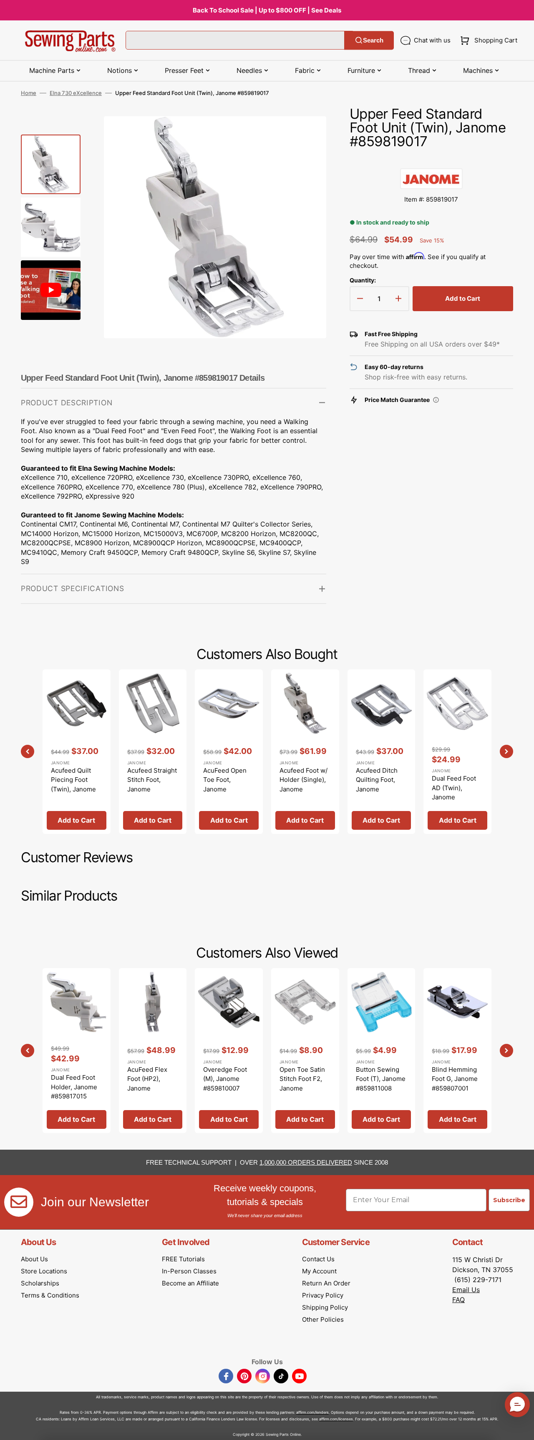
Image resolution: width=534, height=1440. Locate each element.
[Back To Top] (521, 1427)
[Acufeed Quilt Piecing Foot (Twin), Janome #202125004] (77, 751)
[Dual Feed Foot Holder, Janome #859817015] (77, 1050)
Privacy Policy (322, 1295)
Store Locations (44, 1271)
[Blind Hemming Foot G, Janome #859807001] (457, 1050)
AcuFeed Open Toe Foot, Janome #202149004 (225, 784)
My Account (319, 1271)
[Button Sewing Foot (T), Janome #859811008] (382, 1050)
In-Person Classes (189, 1271)
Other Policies (323, 1319)
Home (28, 93)
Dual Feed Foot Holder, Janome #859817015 (74, 1086)
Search (373, 40)
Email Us (466, 1289)
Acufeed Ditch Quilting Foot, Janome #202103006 (377, 784)
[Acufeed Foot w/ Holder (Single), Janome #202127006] (305, 751)
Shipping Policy (325, 1307)
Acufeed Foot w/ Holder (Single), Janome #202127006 (303, 784)
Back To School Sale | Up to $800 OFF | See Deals (267, 10)
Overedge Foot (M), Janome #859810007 (225, 1079)
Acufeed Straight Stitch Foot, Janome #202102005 (152, 784)
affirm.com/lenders (312, 1412)
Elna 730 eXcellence (76, 93)
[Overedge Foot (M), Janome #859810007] (229, 1050)
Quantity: (363, 280)
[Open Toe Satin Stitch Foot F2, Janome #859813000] (305, 1050)
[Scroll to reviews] (431, 160)
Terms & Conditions (50, 1295)
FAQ (458, 1299)
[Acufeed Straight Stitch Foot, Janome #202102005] (153, 751)
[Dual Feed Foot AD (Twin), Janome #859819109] (457, 751)
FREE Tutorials (183, 1259)
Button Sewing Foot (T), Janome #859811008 (381, 1079)
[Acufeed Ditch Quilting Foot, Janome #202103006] (382, 751)
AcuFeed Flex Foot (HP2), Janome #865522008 (147, 1084)
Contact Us (318, 1259)
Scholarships (40, 1283)
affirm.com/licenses (336, 1419)
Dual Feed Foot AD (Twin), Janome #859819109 (454, 792)
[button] (487, 40)
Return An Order (326, 1283)
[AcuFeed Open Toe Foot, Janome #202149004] (229, 751)
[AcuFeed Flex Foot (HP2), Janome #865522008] (153, 1050)
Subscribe (509, 1200)
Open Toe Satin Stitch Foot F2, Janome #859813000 (302, 1084)
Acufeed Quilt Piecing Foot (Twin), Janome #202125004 (73, 784)
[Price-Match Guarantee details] (436, 400)
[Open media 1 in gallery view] (307, 135)
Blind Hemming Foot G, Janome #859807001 (455, 1079)
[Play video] (307, 158)
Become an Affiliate (190, 1283)
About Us (34, 1259)
